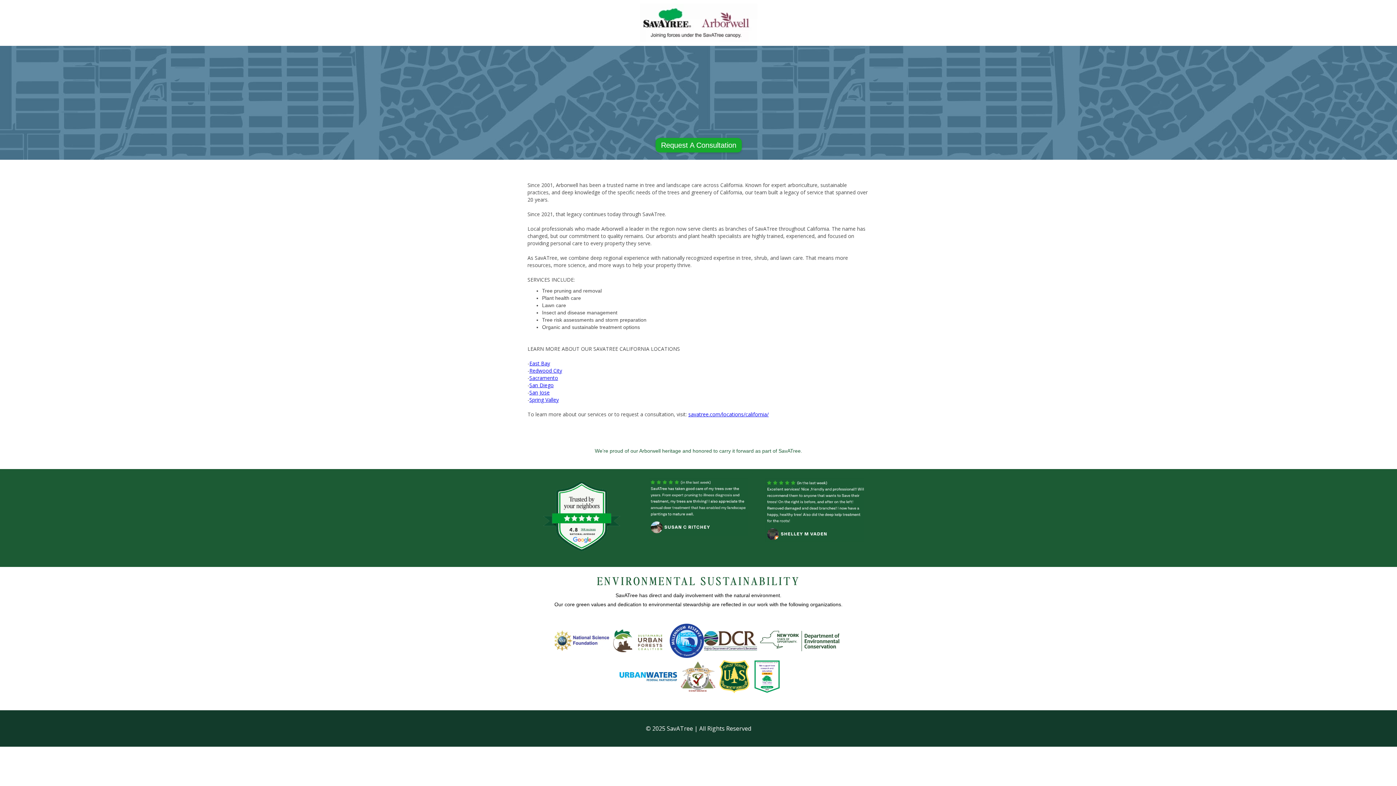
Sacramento (543, 377)
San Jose (539, 392)
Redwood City (545, 370)
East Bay (539, 363)
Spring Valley (544, 399)
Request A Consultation (698, 145)
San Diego (541, 385)
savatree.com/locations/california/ (728, 414)
